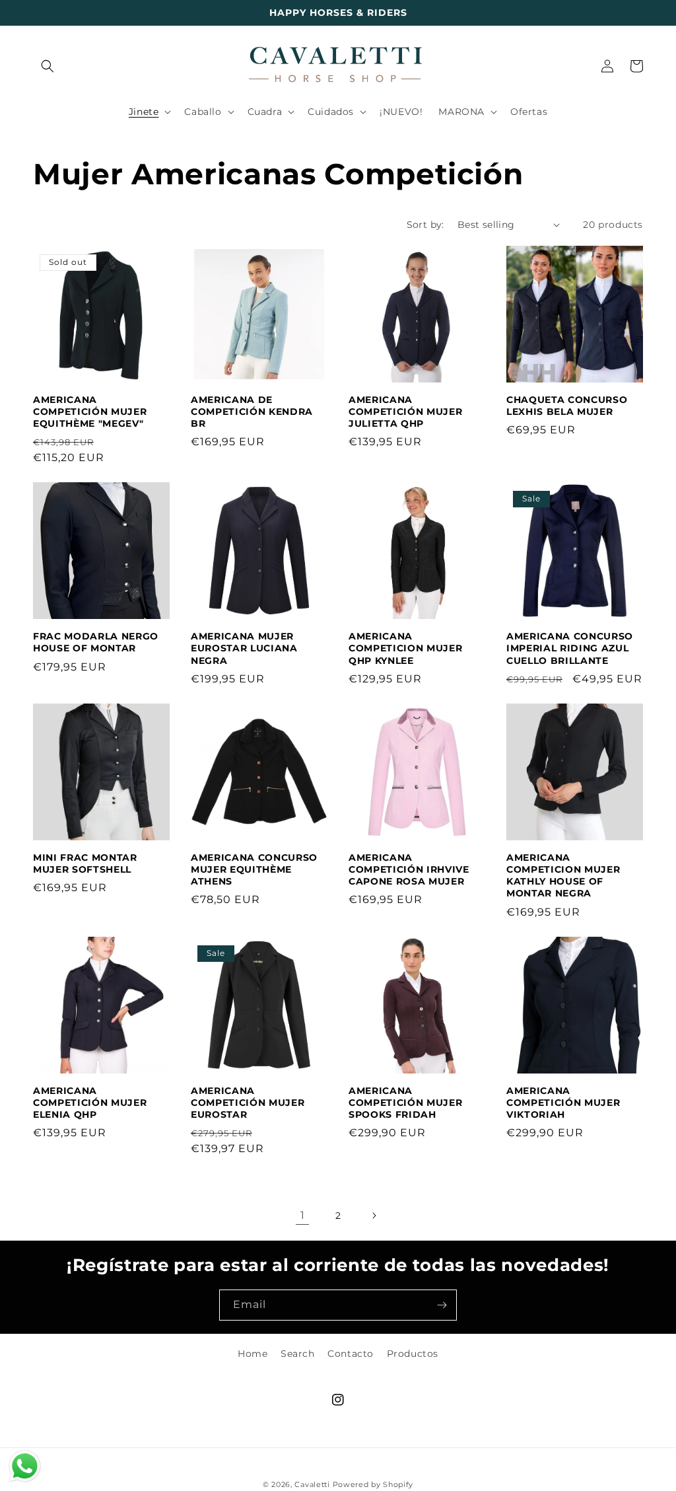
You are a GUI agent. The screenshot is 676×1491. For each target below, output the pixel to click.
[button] (47, 66)
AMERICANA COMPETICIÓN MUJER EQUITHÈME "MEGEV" (90, 411)
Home (252, 1354)
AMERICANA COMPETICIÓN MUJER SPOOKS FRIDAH (405, 1102)
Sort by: (425, 225)
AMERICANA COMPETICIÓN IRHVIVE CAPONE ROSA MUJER (409, 869)
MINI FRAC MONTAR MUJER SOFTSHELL (85, 863)
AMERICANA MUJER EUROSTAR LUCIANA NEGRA (244, 648)
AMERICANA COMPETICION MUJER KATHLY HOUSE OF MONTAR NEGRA (563, 876)
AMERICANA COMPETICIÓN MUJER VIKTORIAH (563, 1102)
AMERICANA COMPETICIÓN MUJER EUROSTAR (247, 1102)
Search (298, 1354)
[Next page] (373, 1215)
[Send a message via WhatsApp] (25, 1466)
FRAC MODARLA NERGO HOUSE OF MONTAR (95, 642)
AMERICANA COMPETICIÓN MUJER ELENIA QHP (90, 1102)
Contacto (350, 1354)
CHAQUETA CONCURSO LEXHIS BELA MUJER (566, 406)
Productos (412, 1354)
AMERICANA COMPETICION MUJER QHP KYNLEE (405, 648)
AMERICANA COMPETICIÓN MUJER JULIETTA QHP (405, 411)
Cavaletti (311, 1484)
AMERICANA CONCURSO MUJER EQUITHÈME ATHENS (254, 869)
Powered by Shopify (373, 1484)
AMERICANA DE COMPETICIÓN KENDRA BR (252, 411)
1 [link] (302, 1215)
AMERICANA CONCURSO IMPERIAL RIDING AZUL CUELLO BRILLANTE (569, 648)
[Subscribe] (441, 1305)
